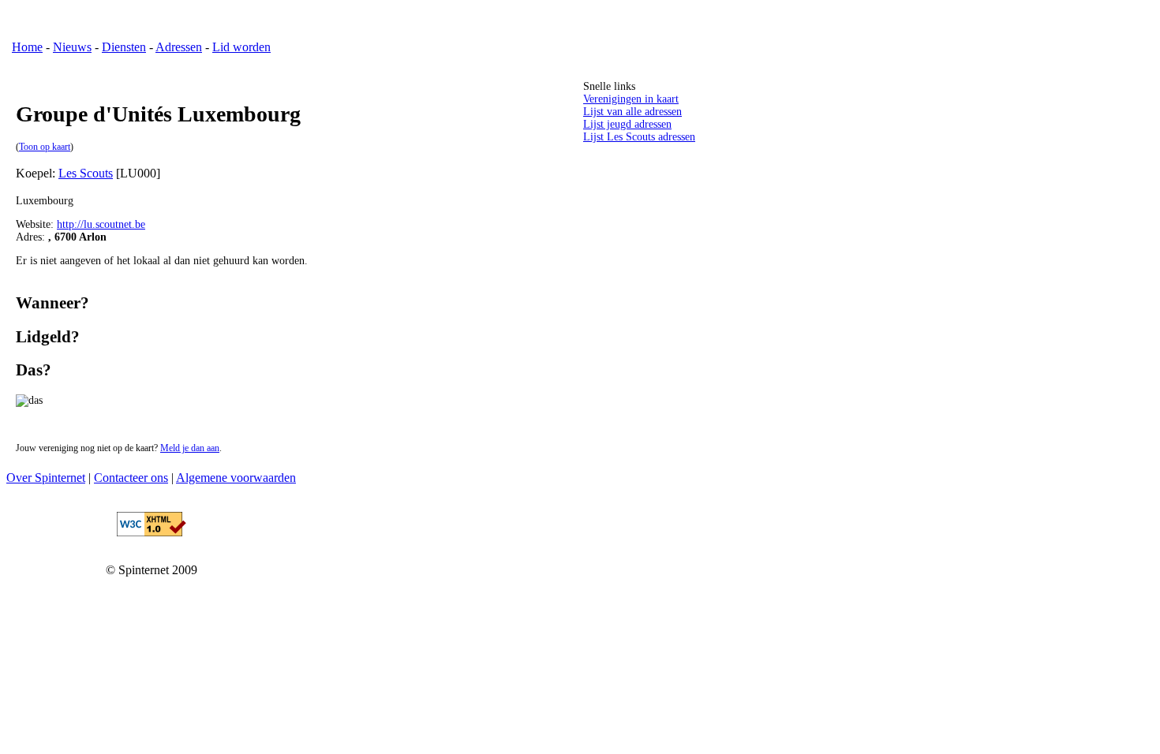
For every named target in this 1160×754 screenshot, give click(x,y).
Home (27, 47)
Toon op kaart (44, 147)
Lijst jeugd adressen (627, 124)
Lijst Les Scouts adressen (639, 137)
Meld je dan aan (189, 448)
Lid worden (241, 47)
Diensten (124, 47)
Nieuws (72, 47)
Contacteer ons (131, 477)
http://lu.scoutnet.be (101, 224)
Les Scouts (85, 173)
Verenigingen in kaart (631, 99)
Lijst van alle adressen (632, 112)
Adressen (178, 47)
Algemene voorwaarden (236, 477)
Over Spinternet (45, 477)
